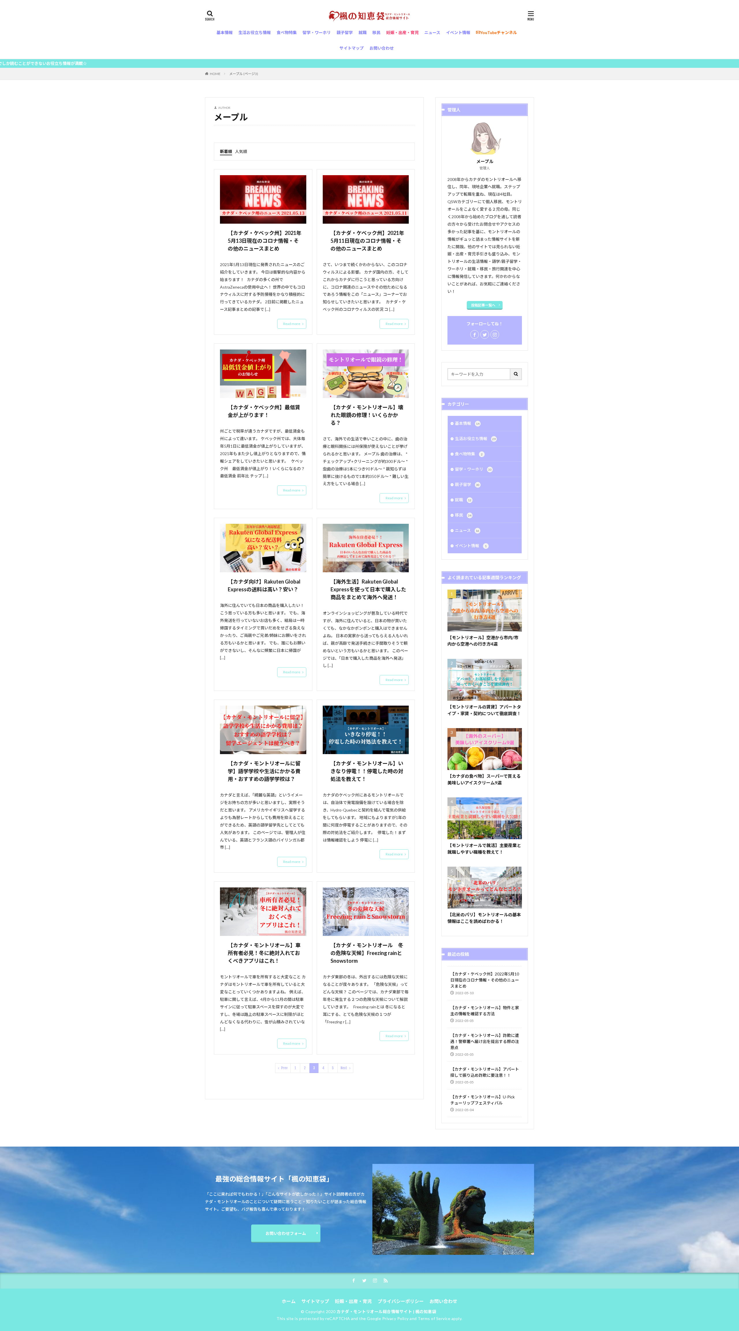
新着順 (226, 151)
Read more (291, 323)
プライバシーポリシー (401, 1301)
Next (344, 1068)
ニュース (467, 530)
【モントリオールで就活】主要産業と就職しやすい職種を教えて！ (484, 849)
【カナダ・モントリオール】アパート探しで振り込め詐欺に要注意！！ (484, 1072)
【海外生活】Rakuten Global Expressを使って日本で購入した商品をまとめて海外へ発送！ (368, 589)
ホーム (289, 1301)
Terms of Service (434, 1318)
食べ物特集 (469, 453)
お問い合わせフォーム (286, 1233)
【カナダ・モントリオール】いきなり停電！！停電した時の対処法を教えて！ (367, 771)
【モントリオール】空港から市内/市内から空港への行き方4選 (482, 641)
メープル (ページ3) (243, 74)
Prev (284, 1068)
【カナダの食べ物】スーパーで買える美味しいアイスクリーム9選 (484, 779)
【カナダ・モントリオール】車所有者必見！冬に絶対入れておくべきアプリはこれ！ (264, 953)
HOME (215, 74)
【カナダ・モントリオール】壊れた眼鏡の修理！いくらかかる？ (367, 415)
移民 (463, 515)
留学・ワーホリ (473, 469)
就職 (463, 499)
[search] (516, 374)
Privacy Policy (395, 1318)
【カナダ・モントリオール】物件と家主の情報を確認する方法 (484, 1010)
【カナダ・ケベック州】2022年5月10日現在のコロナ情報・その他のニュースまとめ (484, 979)
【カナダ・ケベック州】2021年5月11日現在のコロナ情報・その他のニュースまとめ (367, 241)
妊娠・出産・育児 (353, 1301)
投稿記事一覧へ (483, 305)
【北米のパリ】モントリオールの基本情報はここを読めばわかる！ (484, 918)
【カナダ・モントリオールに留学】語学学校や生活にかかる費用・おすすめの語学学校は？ (264, 771)
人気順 (241, 151)
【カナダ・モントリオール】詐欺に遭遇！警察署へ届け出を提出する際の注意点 (484, 1041)
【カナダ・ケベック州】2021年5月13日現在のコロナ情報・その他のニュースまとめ (264, 241)
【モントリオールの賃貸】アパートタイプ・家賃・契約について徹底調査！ (484, 710)
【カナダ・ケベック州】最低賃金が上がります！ (264, 411)
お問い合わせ (443, 1301)
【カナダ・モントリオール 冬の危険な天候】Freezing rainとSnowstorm (367, 953)
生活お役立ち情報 (475, 438)
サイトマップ (315, 1301)
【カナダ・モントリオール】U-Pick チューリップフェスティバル (482, 1099)
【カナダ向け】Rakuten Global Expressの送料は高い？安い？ (264, 585)
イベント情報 (471, 545)
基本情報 (467, 423)
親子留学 (467, 484)
